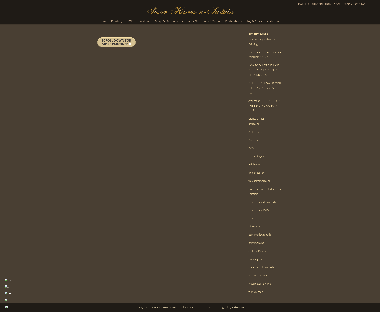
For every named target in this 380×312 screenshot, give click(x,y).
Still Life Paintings (258, 251)
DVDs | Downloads (139, 21)
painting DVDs (256, 243)
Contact (361, 4)
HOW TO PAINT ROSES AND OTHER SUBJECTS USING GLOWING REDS (263, 70)
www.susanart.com (163, 307)
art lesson (254, 124)
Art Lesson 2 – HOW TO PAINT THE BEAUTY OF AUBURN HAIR (265, 105)
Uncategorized (256, 259)
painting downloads (259, 234)
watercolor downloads (261, 267)
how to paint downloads (262, 202)
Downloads (254, 140)
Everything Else (257, 156)
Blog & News (254, 21)
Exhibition (254, 164)
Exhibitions (273, 21)
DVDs (251, 148)
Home (103, 21)
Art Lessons (255, 132)
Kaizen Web (239, 307)
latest (251, 218)
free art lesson (256, 173)
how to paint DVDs (258, 210)
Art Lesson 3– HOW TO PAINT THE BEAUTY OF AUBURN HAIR (264, 88)
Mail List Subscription (314, 4)
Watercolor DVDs (257, 275)
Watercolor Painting (259, 283)
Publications (233, 21)
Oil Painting (254, 226)
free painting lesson (259, 181)
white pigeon (255, 292)
